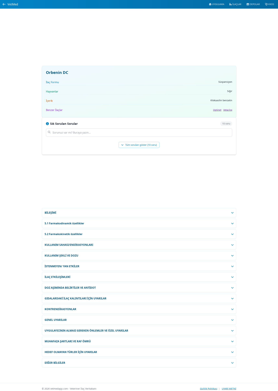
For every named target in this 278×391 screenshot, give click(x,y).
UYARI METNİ (229, 388)
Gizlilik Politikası (208, 388)
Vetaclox (227, 109)
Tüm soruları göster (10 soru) (141, 144)
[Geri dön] (4, 4)
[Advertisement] (139, 39)
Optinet (217, 109)
